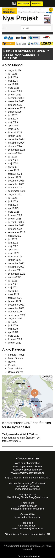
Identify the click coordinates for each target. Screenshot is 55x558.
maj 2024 (13, 163)
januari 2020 (14, 342)
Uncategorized (15, 372)
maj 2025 (13, 122)
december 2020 (16, 304)
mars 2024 (13, 170)
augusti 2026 (15, 70)
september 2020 (16, 315)
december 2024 (16, 139)
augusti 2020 (15, 318)
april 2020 (13, 332)
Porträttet (12, 365)
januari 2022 (14, 260)
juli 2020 (12, 322)
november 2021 (16, 267)
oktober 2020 (15, 311)
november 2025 (16, 101)
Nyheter (12, 361)
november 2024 (16, 143)
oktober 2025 (15, 105)
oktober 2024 (15, 146)
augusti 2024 (15, 153)
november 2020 (16, 308)
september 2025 (16, 108)
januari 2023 (14, 218)
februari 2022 (15, 256)
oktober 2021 (15, 270)
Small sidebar (15, 368)
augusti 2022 (15, 236)
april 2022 (13, 249)
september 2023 (16, 191)
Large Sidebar (15, 358)
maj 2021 (13, 287)
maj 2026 (13, 81)
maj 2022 (13, 246)
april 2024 (13, 167)
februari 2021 (15, 298)
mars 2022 (13, 253)
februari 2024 (15, 174)
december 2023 (16, 180)
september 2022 (16, 232)
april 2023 (13, 208)
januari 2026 (14, 94)
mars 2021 (13, 294)
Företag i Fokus (16, 355)
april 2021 (13, 291)
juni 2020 (13, 325)
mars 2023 (13, 212)
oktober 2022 (15, 229)
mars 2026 (13, 87)
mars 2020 (13, 336)
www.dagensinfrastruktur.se (27, 466)
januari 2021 (14, 301)
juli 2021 (12, 280)
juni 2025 (13, 118)
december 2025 (16, 98)
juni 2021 (13, 284)
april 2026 (13, 84)
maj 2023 (13, 205)
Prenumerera (23, 3)
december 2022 (16, 222)
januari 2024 (14, 177)
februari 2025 (15, 132)
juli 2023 (12, 198)
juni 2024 (13, 160)
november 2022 (16, 225)
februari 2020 (15, 339)
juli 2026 (12, 74)
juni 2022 (13, 242)
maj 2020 (13, 329)
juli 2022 (12, 239)
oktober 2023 (15, 187)
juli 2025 (12, 115)
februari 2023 (15, 215)
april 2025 (13, 125)
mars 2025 (13, 129)
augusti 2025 (15, 111)
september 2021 (16, 274)
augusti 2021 (15, 277)
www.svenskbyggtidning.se (27, 469)
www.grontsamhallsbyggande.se (27, 473)
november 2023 (16, 184)
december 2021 (16, 263)
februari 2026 (15, 91)
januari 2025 (14, 136)
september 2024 (16, 149)
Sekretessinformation (29, 556)
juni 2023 (13, 201)
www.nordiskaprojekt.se (27, 463)
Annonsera (37, 3)
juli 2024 (12, 156)
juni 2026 (13, 77)
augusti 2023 (15, 194)
